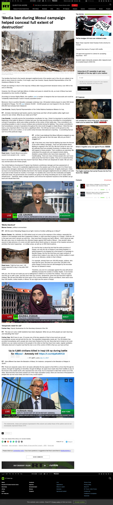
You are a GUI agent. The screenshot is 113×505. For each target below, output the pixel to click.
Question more (19, 5)
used (35, 96)
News (3, 482)
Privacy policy (87, 484)
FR (15, 1)
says (22, 104)
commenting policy (18, 450)
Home (4, 13)
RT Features (66, 8)
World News (36, 8)
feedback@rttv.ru (66, 450)
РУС (10, 1)
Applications (59, 484)
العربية (3, 1)
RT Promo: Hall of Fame (90, 489)
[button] (37, 201)
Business (44, 8)
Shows (101, 8)
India (51, 8)
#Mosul (19, 354)
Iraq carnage (13, 445)
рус (10, 473)
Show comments (38, 457)
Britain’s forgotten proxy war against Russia (90, 147)
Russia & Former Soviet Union (21, 8)
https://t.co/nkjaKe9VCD (52, 354)
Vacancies (86, 495)
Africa (58, 8)
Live (57, 482)
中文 (21, 1)
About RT (86, 486)
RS (18, 1)
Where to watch (60, 486)
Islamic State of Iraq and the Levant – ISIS (32, 445)
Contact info (87, 491)
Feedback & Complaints (90, 493)
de (13, 473)
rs (18, 473)
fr (15, 473)
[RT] (33, 1)
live (75, 5)
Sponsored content (61, 491)
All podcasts (107, 180)
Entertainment (92, 8)
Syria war (51, 445)
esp (7, 473)
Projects (108, 8)
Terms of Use (87, 482)
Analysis (75, 8)
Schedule (58, 489)
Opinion (83, 8)
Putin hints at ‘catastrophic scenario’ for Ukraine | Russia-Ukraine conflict (52, 5)
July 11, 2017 (44, 358)
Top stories (80, 14)
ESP (7, 1)
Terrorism (5, 445)
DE (13, 1)
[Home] (6, 6)
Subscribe (84, 88)
